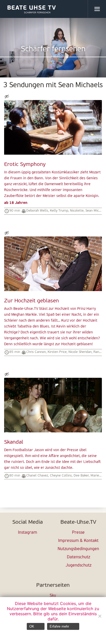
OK (31, 626)
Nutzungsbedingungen (78, 549)
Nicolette (77, 210)
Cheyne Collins (61, 475)
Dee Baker (81, 475)
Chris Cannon (36, 352)
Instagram (27, 533)
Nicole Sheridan (80, 352)
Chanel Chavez (37, 475)
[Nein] (99, 616)
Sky (53, 596)
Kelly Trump (59, 210)
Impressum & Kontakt (78, 541)
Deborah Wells (37, 210)
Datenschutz (78, 557)
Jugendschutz (78, 565)
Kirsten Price (57, 352)
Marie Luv (98, 475)
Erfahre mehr (59, 626)
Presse (78, 533)
